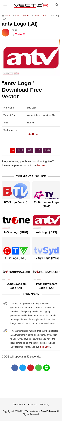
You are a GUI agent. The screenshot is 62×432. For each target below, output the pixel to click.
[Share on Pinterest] (30, 367)
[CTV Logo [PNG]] (16, 246)
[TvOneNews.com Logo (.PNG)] (46, 272)
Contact (33, 404)
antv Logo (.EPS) (46, 232)
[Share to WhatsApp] (38, 367)
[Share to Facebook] (14, 367)
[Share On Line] (46, 367)
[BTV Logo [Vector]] (16, 190)
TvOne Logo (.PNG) (16, 232)
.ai (13, 150)
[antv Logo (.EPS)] (46, 220)
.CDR (20, 150)
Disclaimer (19, 404)
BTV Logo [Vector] (15, 202)
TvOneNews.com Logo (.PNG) (46, 286)
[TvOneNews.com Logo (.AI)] (16, 272)
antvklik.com (33, 134)
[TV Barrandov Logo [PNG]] (46, 190)
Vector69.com (32, 411)
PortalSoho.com (48, 411)
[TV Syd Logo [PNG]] (46, 246)
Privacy (44, 404)
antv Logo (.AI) (20, 24)
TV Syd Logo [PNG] (46, 258)
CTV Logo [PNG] (15, 258)
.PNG (47, 150)
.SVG (29, 150)
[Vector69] (31, 5)
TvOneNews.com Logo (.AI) (15, 286)
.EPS (38, 150)
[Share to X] (22, 367)
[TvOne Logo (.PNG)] (16, 220)
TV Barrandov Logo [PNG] (46, 204)
